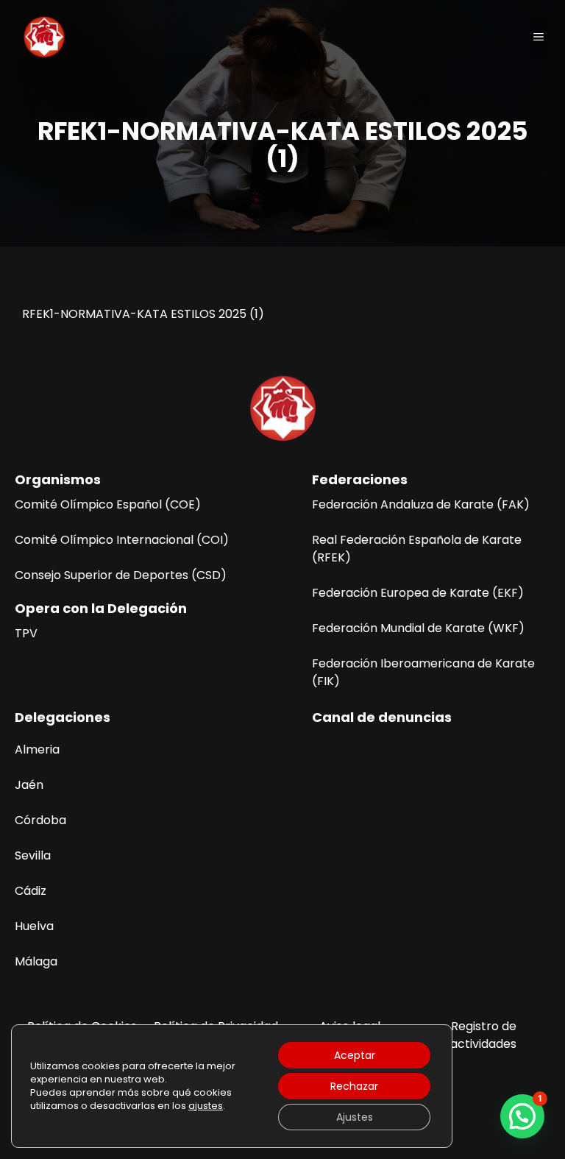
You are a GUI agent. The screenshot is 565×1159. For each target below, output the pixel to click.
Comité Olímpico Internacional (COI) (122, 539)
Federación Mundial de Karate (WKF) (418, 628)
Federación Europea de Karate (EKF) (418, 592)
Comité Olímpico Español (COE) (108, 504)
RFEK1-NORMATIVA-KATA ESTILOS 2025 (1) (143, 313)
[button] (522, 1116)
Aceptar (354, 1055)
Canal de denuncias (382, 717)
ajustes (205, 1106)
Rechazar (354, 1086)
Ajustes (354, 1117)
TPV (26, 633)
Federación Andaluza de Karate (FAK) (421, 504)
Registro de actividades (483, 1035)
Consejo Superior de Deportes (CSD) (121, 575)
